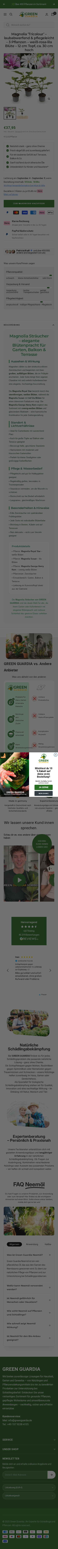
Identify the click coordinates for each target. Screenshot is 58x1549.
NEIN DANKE (43, 793)
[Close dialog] (55, 754)
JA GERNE (43, 787)
